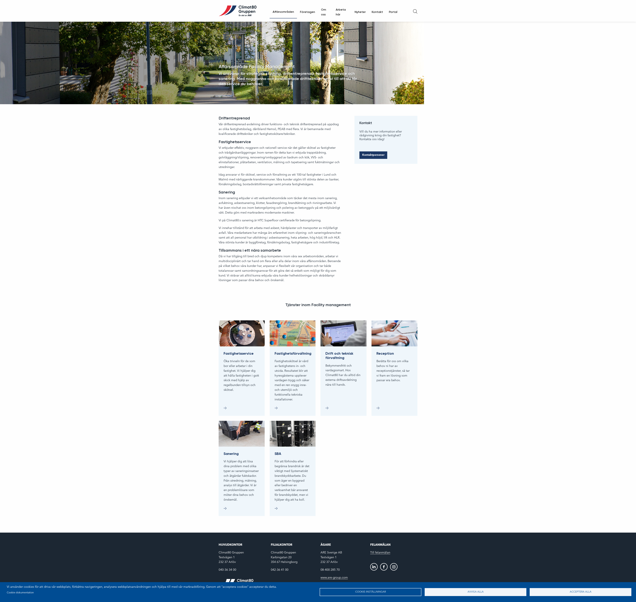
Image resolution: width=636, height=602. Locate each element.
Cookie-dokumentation (20, 592)
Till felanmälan (380, 552)
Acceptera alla (580, 592)
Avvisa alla (476, 592)
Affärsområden (283, 12)
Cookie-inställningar (370, 592)
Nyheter (360, 12)
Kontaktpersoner (373, 155)
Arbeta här (341, 12)
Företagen (307, 12)
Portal (393, 12)
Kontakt (377, 12)
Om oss (323, 12)
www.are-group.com (334, 577)
